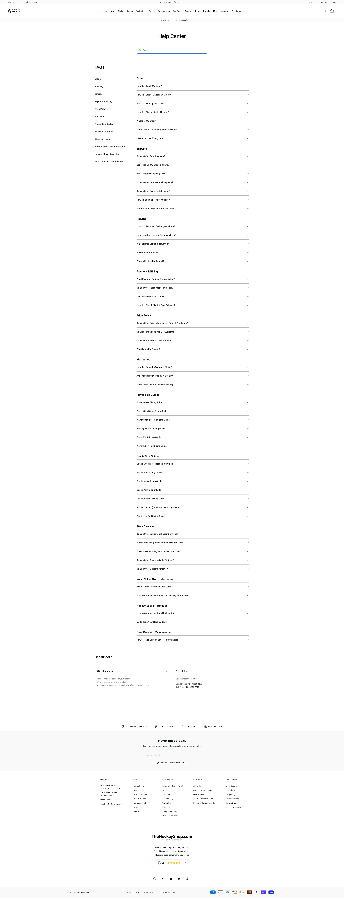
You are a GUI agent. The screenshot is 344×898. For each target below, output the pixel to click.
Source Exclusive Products (204, 803)
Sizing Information (170, 811)
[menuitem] (105, 11)
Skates (130, 11)
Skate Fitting (230, 790)
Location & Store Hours (202, 790)
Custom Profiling (232, 799)
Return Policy (167, 799)
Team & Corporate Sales (203, 799)
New (112, 11)
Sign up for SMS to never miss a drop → (172, 763)
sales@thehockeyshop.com (111, 804)
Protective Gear (139, 799)
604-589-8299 (105, 799)
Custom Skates (231, 803)
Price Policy (167, 807)
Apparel (188, 11)
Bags (197, 11)
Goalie (152, 11)
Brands (206, 11)
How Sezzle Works (170, 816)
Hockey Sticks (138, 786)
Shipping (166, 794)
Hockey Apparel (139, 803)
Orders (165, 790)
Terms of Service (132, 892)
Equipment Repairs (233, 807)
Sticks (120, 11)
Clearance (137, 807)
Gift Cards (137, 811)
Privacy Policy (149, 892)
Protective (141, 11)
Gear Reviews (199, 794)
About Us (311, 2)
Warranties (166, 803)
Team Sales (25, 2)
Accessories (164, 11)
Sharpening (230, 794)
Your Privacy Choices (167, 892)
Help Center (323, 2)
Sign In (334, 2)
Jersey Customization (234, 786)
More (215, 11)
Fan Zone (177, 11)
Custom (224, 11)
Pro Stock (236, 11)
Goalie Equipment (140, 794)
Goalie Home (11, 2)
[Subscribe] (197, 755)
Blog (35, 2)
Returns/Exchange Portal (172, 786)
